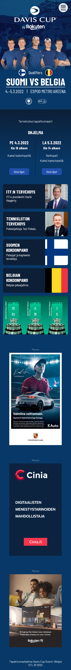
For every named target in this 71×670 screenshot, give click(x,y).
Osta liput (19, 172)
